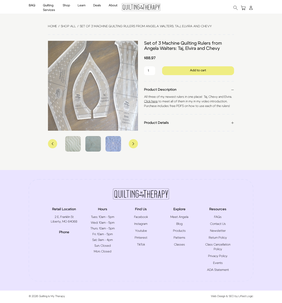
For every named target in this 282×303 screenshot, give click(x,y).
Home (52, 26)
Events (218, 262)
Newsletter (218, 230)
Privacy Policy (218, 256)
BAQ (32, 5)
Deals (97, 5)
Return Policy (218, 237)
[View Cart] (243, 7)
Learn (82, 5)
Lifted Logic (245, 296)
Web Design (218, 296)
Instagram (141, 223)
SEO (231, 296)
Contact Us (218, 223)
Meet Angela (179, 216)
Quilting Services (49, 7)
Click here (151, 101)
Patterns (179, 237)
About (113, 5)
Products (179, 230)
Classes (179, 244)
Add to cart (198, 70)
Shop (66, 5)
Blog (179, 223)
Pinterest (141, 237)
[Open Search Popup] (235, 7)
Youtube (141, 230)
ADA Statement (218, 269)
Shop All (68, 26)
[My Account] (251, 7)
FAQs (218, 216)
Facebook (141, 216)
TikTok (141, 244)
